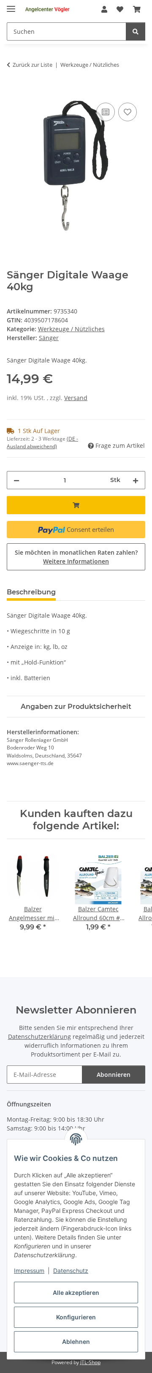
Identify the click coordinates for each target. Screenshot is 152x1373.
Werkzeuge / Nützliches (71, 329)
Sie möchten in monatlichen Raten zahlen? (76, 556)
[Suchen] (135, 31)
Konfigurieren (76, 1317)
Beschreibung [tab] (31, 592)
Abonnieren (113, 1075)
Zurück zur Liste (32, 64)
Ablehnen (76, 1341)
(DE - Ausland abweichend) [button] (42, 442)
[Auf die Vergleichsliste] (105, 112)
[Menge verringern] (16, 480)
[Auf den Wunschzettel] (127, 112)
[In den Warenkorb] (13, 91)
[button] (104, 9)
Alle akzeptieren (76, 1292)
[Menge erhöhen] (135, 480)
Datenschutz (70, 1270)
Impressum (29, 1270)
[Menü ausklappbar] (11, 5)
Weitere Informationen (76, 561)
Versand (75, 398)
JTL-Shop (90, 1362)
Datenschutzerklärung (39, 1036)
